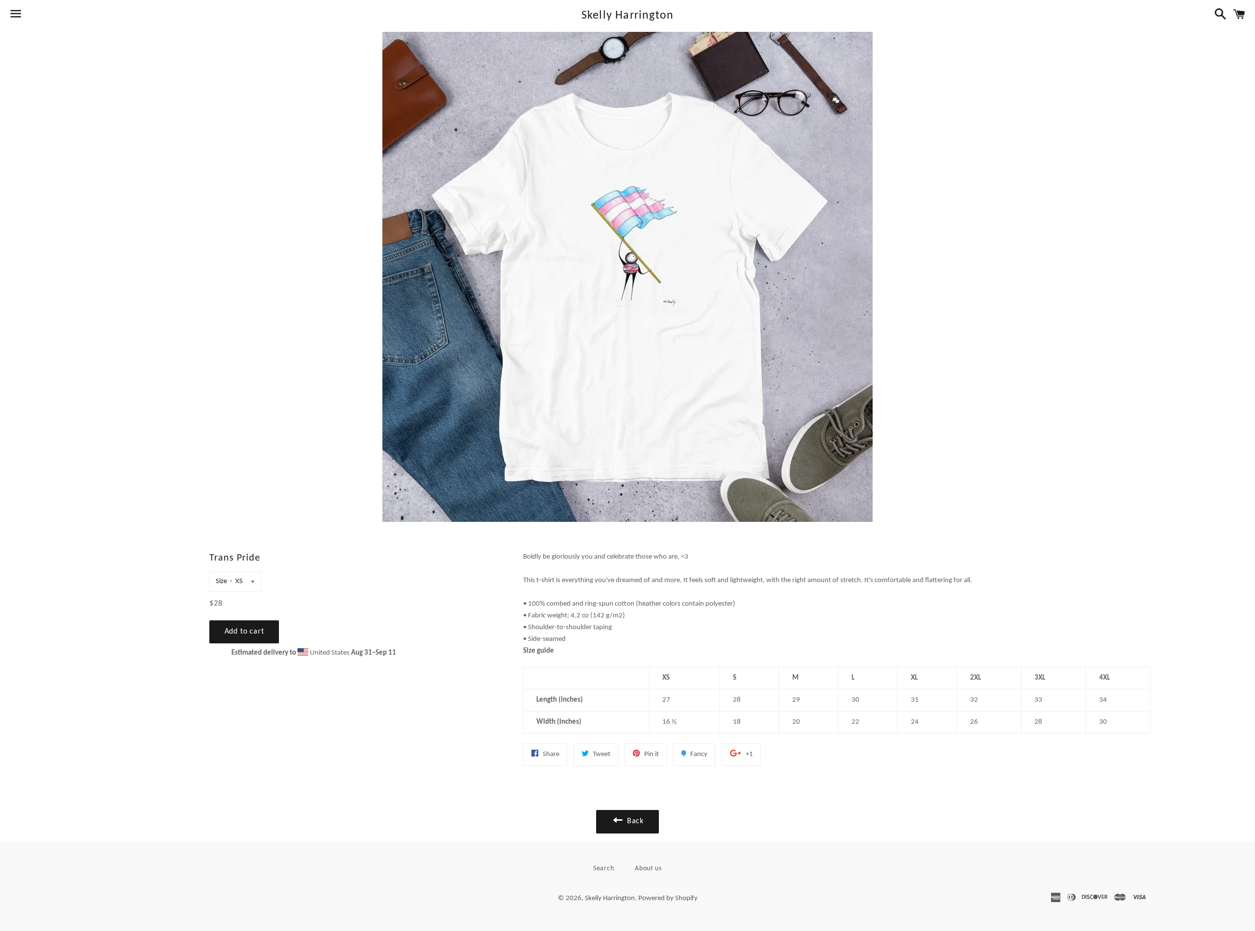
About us (648, 868)
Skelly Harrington (627, 16)
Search (603, 868)
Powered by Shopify (668, 898)
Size (221, 581)
